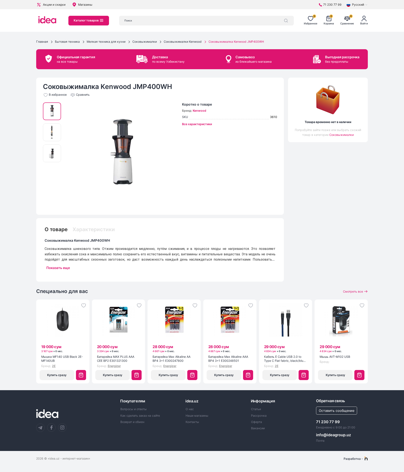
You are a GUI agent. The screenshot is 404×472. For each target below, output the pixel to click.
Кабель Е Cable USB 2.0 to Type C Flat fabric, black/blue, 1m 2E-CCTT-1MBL (285, 359)
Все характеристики (197, 124)
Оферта (256, 422)
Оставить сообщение (336, 410)
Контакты (192, 422)
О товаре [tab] (56, 229)
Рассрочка (259, 415)
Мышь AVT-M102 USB (335, 356)
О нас (190, 409)
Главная (42, 41)
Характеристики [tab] (94, 229)
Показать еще (58, 268)
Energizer (114, 366)
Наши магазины (197, 415)
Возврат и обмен (132, 422)
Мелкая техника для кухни (106, 41)
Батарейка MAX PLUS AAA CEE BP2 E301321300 (115, 359)
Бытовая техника (67, 41)
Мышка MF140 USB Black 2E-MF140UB (62, 359)
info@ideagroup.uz (333, 435)
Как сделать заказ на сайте (140, 415)
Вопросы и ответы (133, 409)
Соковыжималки (144, 41)
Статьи (256, 409)
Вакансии (258, 428)
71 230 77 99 (328, 422)
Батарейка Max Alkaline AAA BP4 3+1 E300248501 (228, 359)
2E (54, 366)
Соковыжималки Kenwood (183, 41)
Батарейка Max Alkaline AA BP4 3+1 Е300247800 (171, 359)
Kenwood (199, 110)
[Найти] (286, 20)
